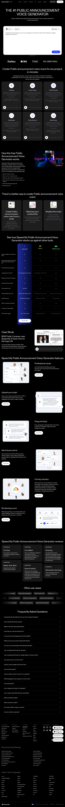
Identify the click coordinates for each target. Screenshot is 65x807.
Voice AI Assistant (36, 751)
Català (50, 794)
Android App (4, 728)
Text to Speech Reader (37, 753)
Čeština (18, 778)
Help (34, 735)
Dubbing (13, 728)
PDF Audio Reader (5, 760)
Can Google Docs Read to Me (39, 760)
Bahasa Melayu (4, 796)
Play (57, 52)
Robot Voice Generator (37, 756)
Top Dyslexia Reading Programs (8, 756)
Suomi (18, 780)
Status (34, 737)
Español (3, 786)
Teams (24, 729)
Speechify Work (15, 731)
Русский (34, 784)
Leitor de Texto (36, 765)
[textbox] (32, 39)
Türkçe (3, 788)
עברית (3, 794)
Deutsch (35, 780)
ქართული (19, 790)
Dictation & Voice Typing (6, 751)
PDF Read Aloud (5, 763)
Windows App (4, 731)
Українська (51, 784)
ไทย (50, 786)
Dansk (34, 778)
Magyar (18, 776)
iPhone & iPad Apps (5, 726)
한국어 (34, 782)
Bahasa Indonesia (20, 794)
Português (51, 788)
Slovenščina (51, 790)
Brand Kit (35, 740)
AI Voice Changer (36, 758)
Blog (34, 730)
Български (3, 790)
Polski (3, 784)
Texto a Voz (4, 765)
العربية (3, 776)
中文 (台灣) (51, 776)
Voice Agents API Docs (27, 736)
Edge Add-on (4, 737)
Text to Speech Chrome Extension (8, 761)
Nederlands (51, 778)
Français (3, 780)
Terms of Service (45, 804)
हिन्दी (50, 780)
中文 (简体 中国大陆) (6, 778)
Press (34, 739)
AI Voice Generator (16, 726)
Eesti (3, 792)
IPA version (20, 457)
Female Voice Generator (6, 754)
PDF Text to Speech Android (7, 753)
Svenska (35, 786)
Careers (34, 731)
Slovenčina (35, 790)
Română (34, 788)
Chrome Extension (5, 735)
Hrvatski (19, 792)
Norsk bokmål (52, 782)
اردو (18, 796)
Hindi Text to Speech (37, 761)
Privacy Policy (52, 804)
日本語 (18, 782)
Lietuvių (50, 792)
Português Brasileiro (21, 784)
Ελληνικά (35, 792)
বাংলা (34, 794)
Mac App (3, 730)
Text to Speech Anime (6, 758)
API (35, 1)
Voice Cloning (15, 730)
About (34, 726)
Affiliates (35, 733)
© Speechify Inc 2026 (59, 804)
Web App (3, 733)
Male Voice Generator (37, 754)
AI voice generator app (18, 171)
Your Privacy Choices (37, 804)
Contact (34, 728)
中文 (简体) (35, 776)
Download (31, 1)
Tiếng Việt (19, 788)
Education (25, 731)
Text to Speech (4, 724)
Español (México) (20, 786)
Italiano (3, 782)
